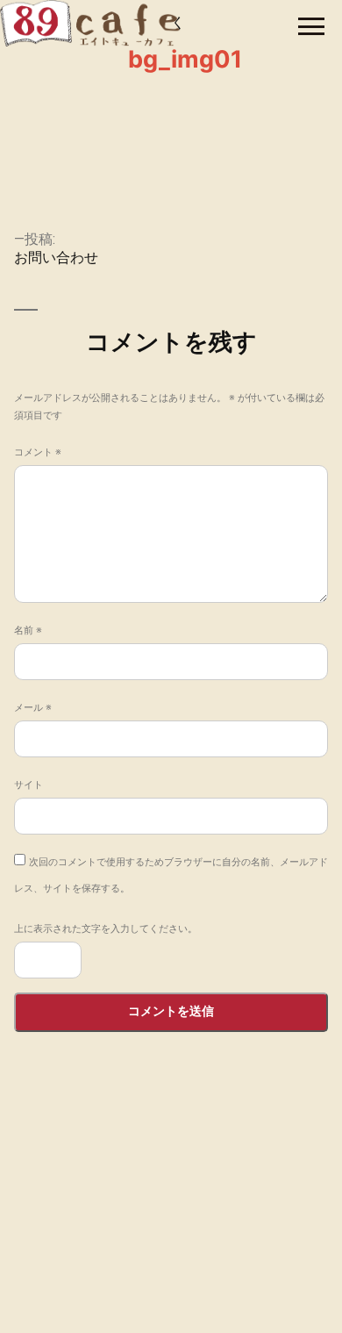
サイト (28, 784)
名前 (28, 630)
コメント (37, 452)
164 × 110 (171, 176)
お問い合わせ (171, 1266)
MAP (309, 1206)
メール (33, 707)
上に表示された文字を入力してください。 (105, 928)
